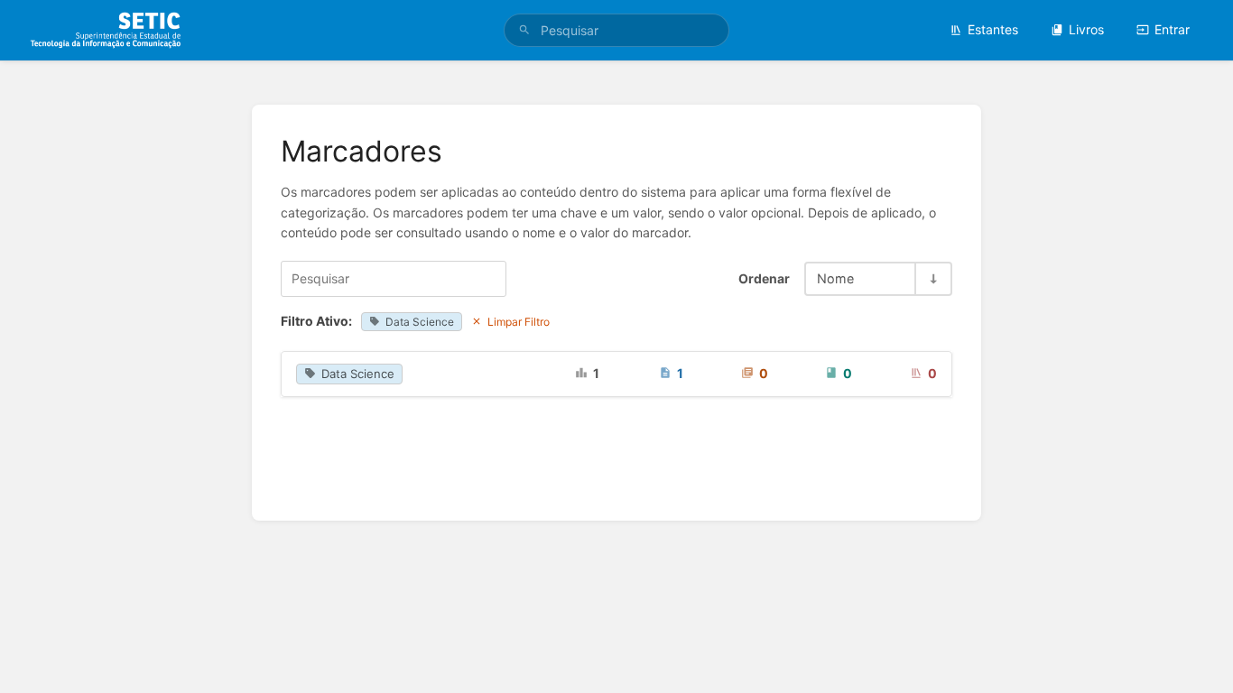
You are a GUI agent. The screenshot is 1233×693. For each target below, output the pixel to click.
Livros (1086, 29)
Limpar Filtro (518, 321)
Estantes (993, 29)
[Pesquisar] (524, 30)
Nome (835, 278)
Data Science (419, 321)
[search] (617, 30)
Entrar (1172, 29)
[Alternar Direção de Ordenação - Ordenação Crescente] (932, 278)
